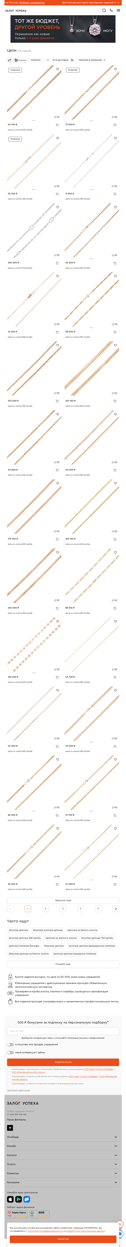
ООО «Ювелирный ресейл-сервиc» (28, 1072)
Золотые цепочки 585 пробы (25, 938)
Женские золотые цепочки (48, 930)
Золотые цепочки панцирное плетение (74, 954)
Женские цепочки (54, 946)
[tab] (33, 120)
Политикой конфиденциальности (46, 1231)
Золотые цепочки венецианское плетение (92, 946)
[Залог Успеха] (15, 10)
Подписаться (63, 1062)
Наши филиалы (16, 1119)
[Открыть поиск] (104, 10)
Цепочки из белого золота (82, 930)
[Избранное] (58, 69)
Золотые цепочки (18, 930)
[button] (63, 60)
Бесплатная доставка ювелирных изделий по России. (69, 2)
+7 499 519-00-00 (16, 1114)
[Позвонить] (111, 10)
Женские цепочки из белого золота (29, 954)
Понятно (63, 1239)
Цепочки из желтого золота (61, 938)
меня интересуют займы (30, 1052)
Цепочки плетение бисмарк (24, 946)
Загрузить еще (63, 900)
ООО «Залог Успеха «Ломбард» (98, 1069)
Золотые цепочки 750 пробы (97, 938)
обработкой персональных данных (85, 1231)
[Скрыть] (118, 3)
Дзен (10, 1128)
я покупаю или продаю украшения (36, 1044)
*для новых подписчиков (18, 1090)
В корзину (57, 124)
